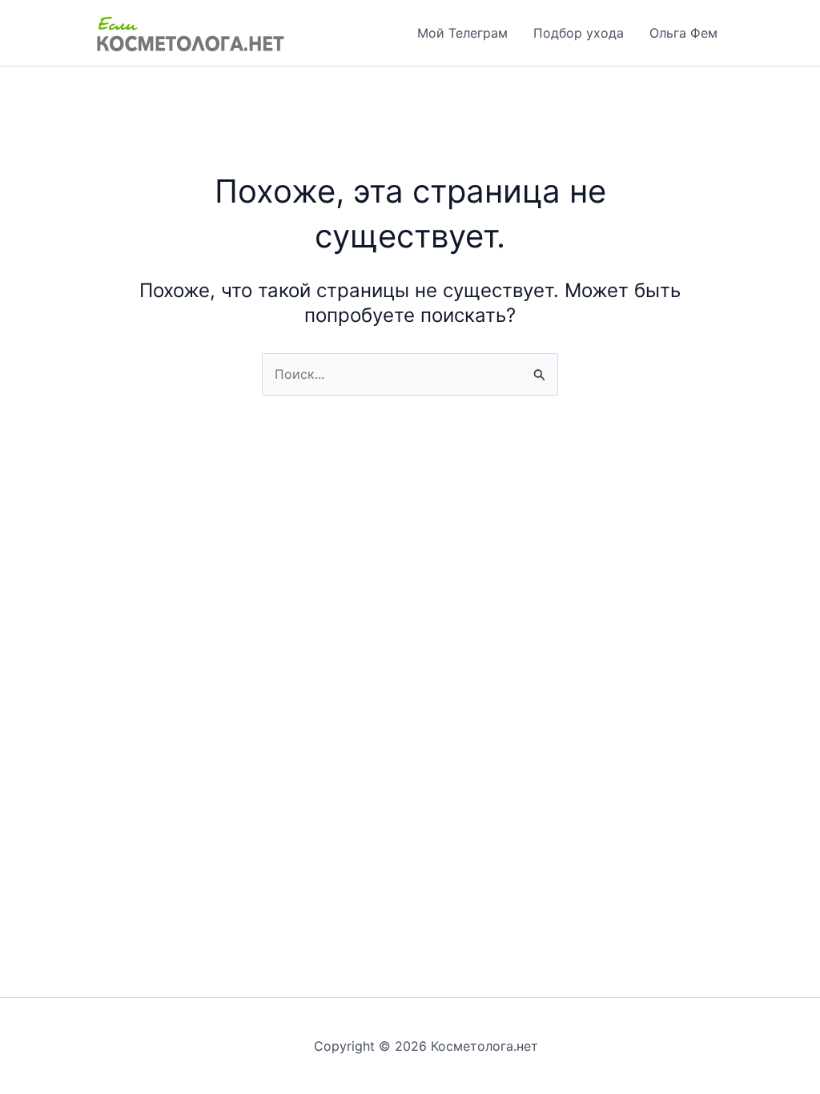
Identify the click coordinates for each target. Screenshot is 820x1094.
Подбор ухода (578, 33)
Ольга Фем (683, 33)
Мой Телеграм (462, 33)
